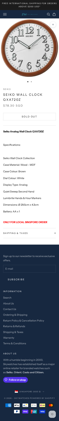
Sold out (29, 116)
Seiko (7, 89)
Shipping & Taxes (13, 332)
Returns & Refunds (14, 326)
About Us (8, 303)
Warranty (8, 337)
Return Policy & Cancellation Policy (23, 320)
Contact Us (9, 309)
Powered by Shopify (42, 398)
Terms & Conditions (14, 343)
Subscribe (16, 279)
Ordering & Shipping (15, 314)
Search (7, 297)
